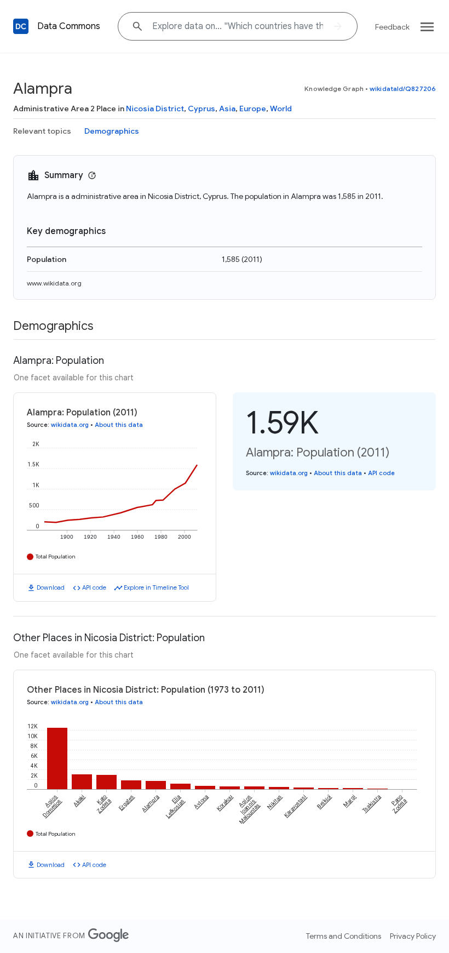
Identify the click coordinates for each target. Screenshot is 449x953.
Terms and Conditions (343, 936)
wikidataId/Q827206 (403, 88)
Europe (252, 108)
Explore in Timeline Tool (156, 587)
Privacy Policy (413, 936)
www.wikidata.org (54, 283)
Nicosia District (155, 108)
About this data (119, 425)
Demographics (111, 131)
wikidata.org (70, 425)
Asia (227, 108)
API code (94, 587)
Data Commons (68, 26)
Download (51, 587)
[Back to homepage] (20, 26)
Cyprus (201, 108)
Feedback (392, 27)
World (281, 108)
